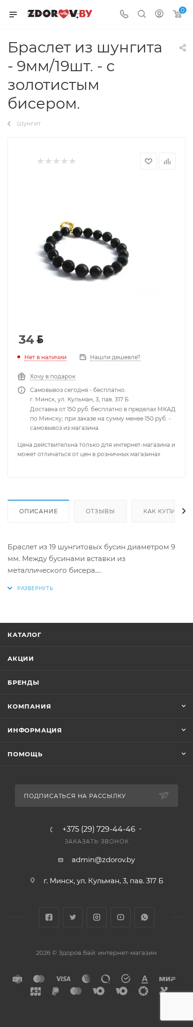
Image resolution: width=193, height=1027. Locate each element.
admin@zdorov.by (103, 859)
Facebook (49, 917)
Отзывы (100, 511)
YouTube (121, 917)
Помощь (25, 754)
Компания (29, 706)
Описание (38, 511)
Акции (20, 658)
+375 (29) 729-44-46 (98, 829)
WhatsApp (144, 917)
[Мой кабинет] (159, 14)
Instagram (97, 917)
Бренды (23, 682)
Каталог (24, 634)
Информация (34, 730)
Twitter (73, 917)
